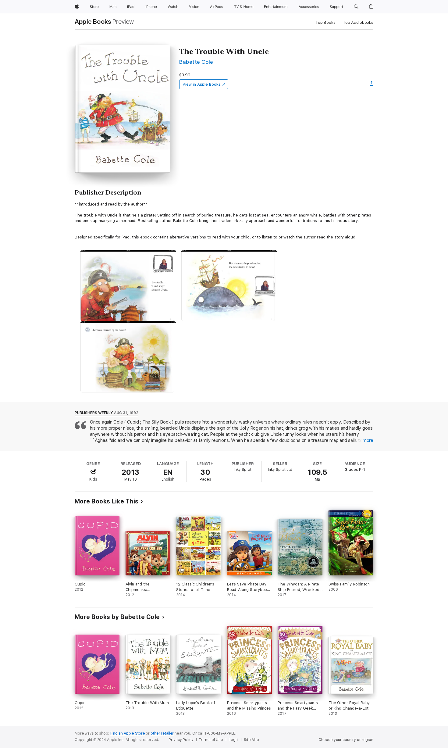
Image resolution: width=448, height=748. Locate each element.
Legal (233, 740)
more (368, 440)
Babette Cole (196, 62)
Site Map (251, 740)
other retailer (162, 733)
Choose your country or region (345, 740)
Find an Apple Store (127, 733)
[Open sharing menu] (371, 84)
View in (202, 84)
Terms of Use (211, 740)
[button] (356, 6)
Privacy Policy (181, 740)
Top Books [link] (325, 22)
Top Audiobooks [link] (358, 22)
